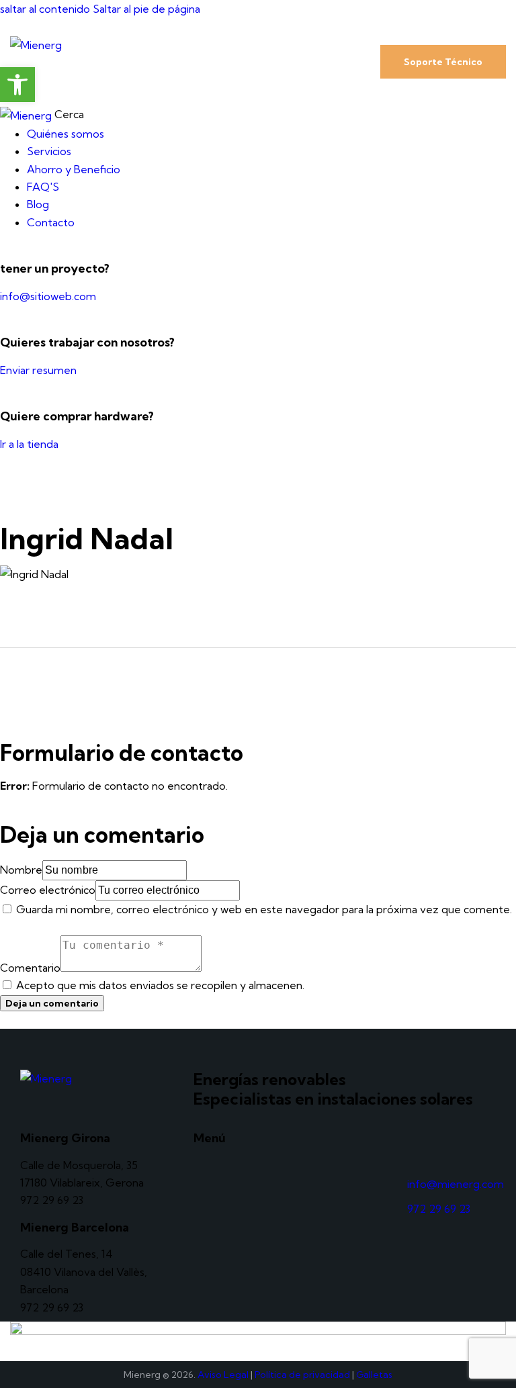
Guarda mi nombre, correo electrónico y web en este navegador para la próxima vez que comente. (264, 909)
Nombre (21, 869)
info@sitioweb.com (48, 296)
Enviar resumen (38, 370)
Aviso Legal (223, 1375)
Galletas (374, 1375)
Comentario (30, 967)
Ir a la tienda (29, 444)
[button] (334, 60)
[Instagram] (408, 1147)
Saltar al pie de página (146, 8)
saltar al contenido (45, 8)
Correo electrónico (47, 889)
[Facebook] (445, 1147)
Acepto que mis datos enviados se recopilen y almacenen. (160, 985)
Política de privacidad (302, 1375)
